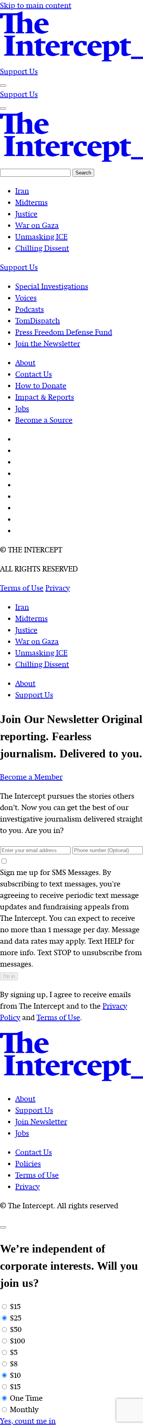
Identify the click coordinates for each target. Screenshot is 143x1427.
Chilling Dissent (42, 664)
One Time (26, 1398)
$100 (17, 1341)
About (25, 683)
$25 (15, 1318)
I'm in (9, 976)
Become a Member (31, 777)
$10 (15, 1375)
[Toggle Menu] (3, 85)
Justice (26, 630)
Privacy (27, 1186)
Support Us (19, 71)
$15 (15, 1306)
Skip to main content (35, 5)
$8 (14, 1363)
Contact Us (33, 1152)
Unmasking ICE (41, 653)
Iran (22, 607)
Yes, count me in (28, 1421)
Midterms (31, 618)
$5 (14, 1352)
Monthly (24, 1409)
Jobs (22, 1133)
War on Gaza (37, 641)
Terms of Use (58, 1017)
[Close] (3, 1227)
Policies (28, 1163)
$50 (16, 1329)
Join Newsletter (41, 1121)
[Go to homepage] (71, 60)
